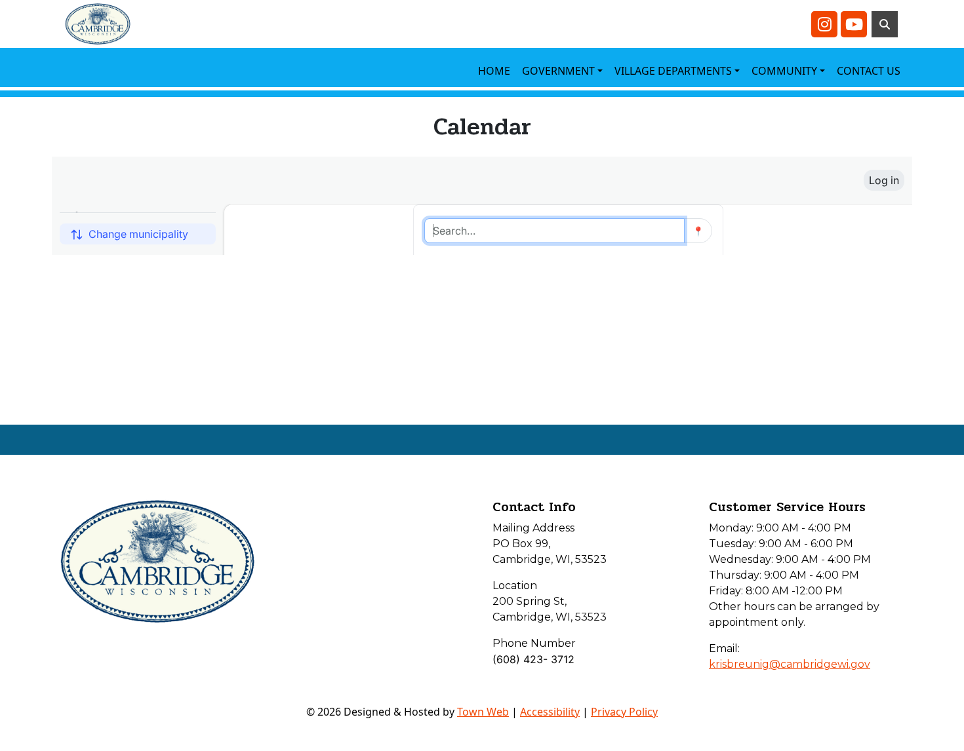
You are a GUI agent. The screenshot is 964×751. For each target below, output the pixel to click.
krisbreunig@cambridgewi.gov (789, 664)
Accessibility (550, 711)
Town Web (483, 711)
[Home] (98, 24)
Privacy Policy (624, 711)
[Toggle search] (885, 24)
